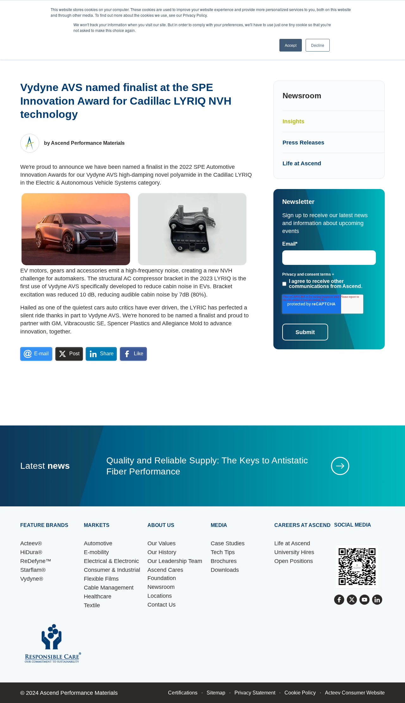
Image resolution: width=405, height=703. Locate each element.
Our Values (161, 543)
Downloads (225, 569)
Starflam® (33, 569)
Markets (96, 525)
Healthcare (97, 596)
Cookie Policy (300, 692)
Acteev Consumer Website (355, 692)
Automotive (98, 543)
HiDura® (31, 552)
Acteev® (31, 543)
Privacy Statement (254, 692)
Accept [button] (290, 45)
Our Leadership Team (174, 561)
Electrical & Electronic (111, 561)
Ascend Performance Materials (79, 692)
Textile (92, 605)
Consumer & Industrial (112, 569)
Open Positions (293, 561)
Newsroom (161, 587)
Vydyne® (31, 578)
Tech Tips (223, 552)
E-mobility (96, 552)
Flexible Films (101, 578)
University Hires (294, 552)
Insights (293, 121)
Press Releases (303, 142)
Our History (161, 552)
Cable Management (109, 587)
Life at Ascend (302, 163)
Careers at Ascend (302, 525)
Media (219, 525)
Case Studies (228, 543)
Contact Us (161, 604)
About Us (160, 525)
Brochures (224, 561)
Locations (159, 595)
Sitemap (216, 692)
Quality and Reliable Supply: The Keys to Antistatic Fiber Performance (207, 465)
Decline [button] (317, 45)
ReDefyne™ (35, 561)
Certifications (182, 692)
